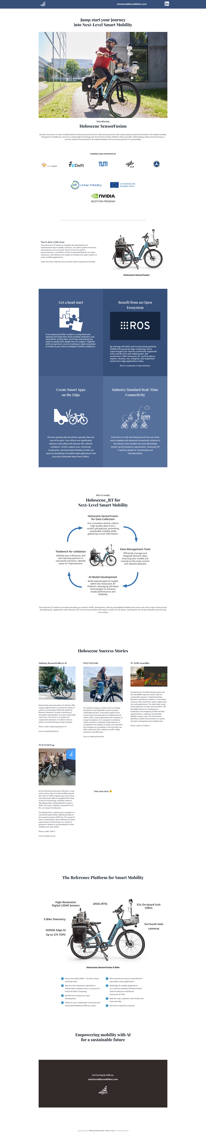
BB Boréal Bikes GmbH (96, 1131)
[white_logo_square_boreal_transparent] (43, 2)
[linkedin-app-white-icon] (167, 2)
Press (113, 1131)
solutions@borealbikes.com (132, 4)
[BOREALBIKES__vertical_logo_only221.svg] (103, 1086)
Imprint (107, 1131)
